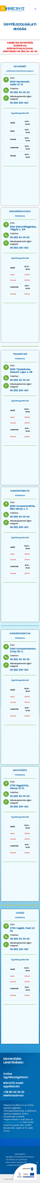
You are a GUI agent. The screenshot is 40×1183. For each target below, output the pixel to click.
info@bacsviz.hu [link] (11, 1122)
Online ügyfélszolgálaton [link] (15, 1075)
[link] (3, 8)
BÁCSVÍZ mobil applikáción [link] (13, 1084)
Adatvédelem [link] (20, 1154)
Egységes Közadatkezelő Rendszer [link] (20, 1157)
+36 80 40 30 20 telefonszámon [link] (13, 1093)
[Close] (37, 1162)
